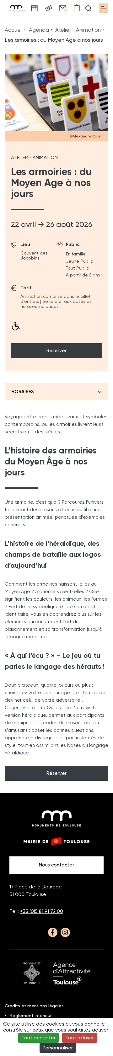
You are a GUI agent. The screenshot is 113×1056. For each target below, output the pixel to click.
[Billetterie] (48, 8)
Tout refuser (79, 1038)
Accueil (14, 30)
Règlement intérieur (30, 1015)
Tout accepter (38, 1038)
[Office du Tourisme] (71, 973)
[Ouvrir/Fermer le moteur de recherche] (88, 8)
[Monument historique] (31, 973)
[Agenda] (34, 8)
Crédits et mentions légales (34, 1006)
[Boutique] (77, 8)
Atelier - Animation (78, 30)
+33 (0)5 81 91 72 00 (41, 911)
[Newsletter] (63, 8)
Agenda (39, 30)
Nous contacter (56, 865)
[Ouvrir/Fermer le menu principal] (103, 8)
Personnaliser (58, 1048)
